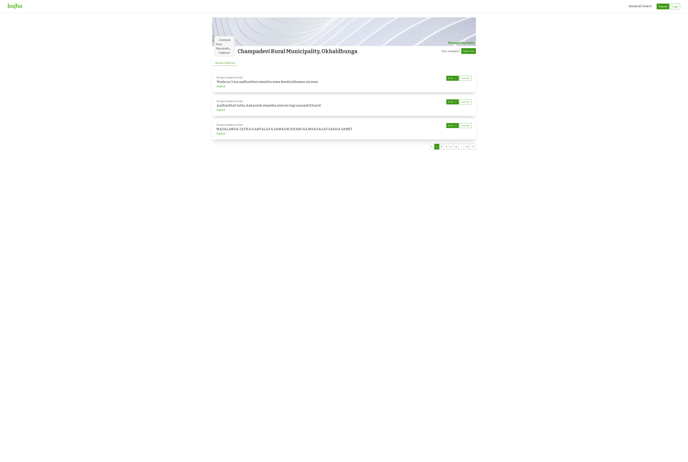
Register (663, 6)
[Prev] (431, 147)
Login (675, 6)
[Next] (473, 147)
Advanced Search (640, 6)
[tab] (225, 63)
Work (450, 78)
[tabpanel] (344, 110)
